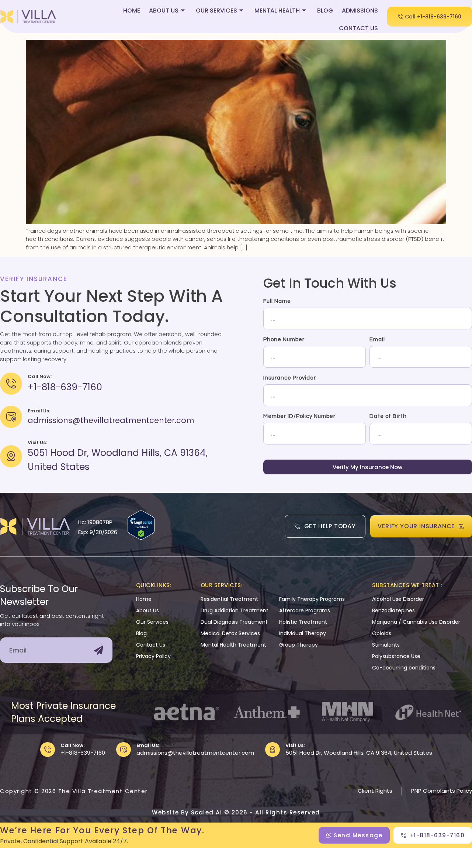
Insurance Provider (289, 378)
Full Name (277, 301)
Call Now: (72, 745)
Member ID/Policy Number (299, 416)
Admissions (360, 10)
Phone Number (284, 339)
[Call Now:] (47, 749)
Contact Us (358, 28)
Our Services (216, 10)
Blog (325, 10)
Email (377, 339)
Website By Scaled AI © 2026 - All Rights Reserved (236, 812)
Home (131, 10)
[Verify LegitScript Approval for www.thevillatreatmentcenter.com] (141, 537)
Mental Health (277, 10)
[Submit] (98, 650)
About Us (163, 10)
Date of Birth (388, 416)
